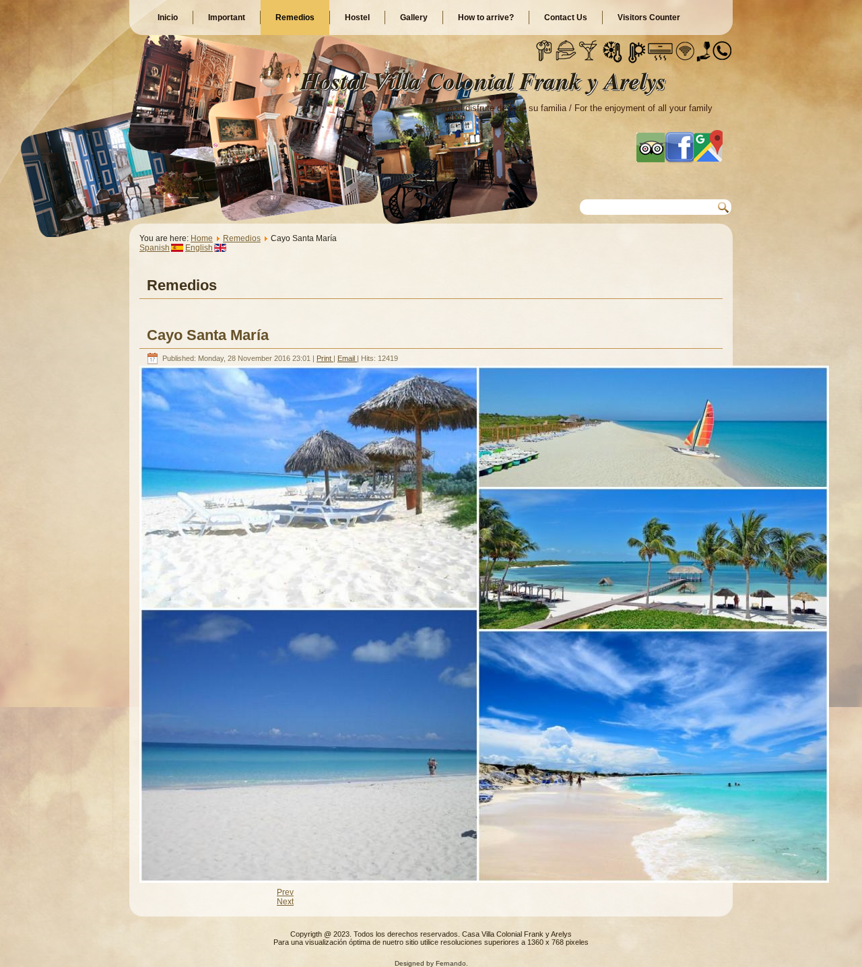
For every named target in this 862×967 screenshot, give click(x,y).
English (199, 248)
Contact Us (565, 17)
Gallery (414, 17)
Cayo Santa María (208, 335)
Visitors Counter (649, 17)
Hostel (357, 17)
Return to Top (825, 953)
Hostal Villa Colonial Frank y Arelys (483, 80)
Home (202, 238)
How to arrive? (486, 17)
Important (226, 17)
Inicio (168, 17)
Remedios (294, 17)
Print (325, 358)
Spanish (154, 248)
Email (347, 358)
